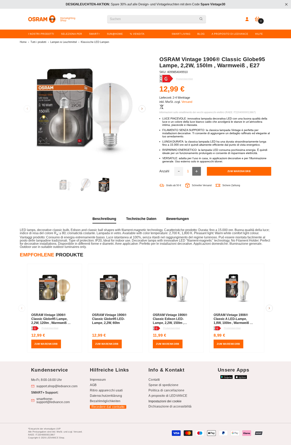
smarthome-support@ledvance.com (53, 400)
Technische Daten (141, 219)
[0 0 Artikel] (257, 19)
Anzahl (164, 171)
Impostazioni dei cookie (165, 401)
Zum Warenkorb (239, 171)
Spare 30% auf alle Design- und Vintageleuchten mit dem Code (145, 4)
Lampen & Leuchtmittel (63, 41)
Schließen (286, 4)
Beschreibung (104, 219)
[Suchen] (157, 19)
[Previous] (27, 108)
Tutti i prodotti (38, 41)
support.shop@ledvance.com (56, 386)
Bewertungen (177, 219)
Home (23, 41)
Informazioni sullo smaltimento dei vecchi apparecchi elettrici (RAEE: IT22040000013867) (207, 112)
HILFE (259, 34)
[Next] (142, 108)
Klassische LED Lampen (95, 41)
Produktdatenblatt (50, 328)
